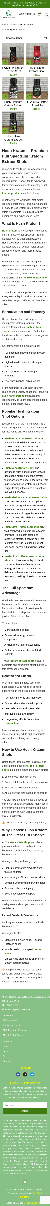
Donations (8, 1015)
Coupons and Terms (34, 1203)
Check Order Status (13, 1035)
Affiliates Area (10, 1020)
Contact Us (8, 1061)
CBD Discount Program (15, 1030)
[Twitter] (32, 1074)
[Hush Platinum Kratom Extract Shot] (13, 88)
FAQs (5, 1051)
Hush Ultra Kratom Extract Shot (13, 140)
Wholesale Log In (12, 1025)
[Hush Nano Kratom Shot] (37, 54)
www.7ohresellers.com (23, 5)
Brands (13, 24)
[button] (5, 62)
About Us (7, 1041)
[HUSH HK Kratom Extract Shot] (13, 54)
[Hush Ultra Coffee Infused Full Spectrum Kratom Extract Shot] (37, 88)
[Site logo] (9, 13)
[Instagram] (25, 1074)
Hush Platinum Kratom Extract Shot (13, 105)
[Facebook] (18, 1074)
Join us (25, 1111)
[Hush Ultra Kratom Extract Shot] (13, 122)
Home (5, 24)
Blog (5, 1056)
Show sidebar (14, 38)
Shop (5, 1046)
